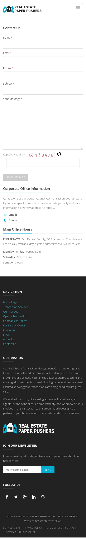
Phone (8, 68)
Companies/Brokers (15, 321)
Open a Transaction (15, 316)
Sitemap (11, 532)
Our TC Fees (10, 311)
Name (7, 37)
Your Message (12, 99)
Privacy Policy (33, 527)
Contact (70, 527)
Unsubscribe (27, 532)
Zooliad (56, 521)
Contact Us (9, 344)
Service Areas (12, 527)
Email (7, 53)
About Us (8, 339)
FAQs (6, 335)
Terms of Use (53, 527)
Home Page (10, 302)
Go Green (9, 330)
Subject (8, 83)
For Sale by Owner (14, 325)
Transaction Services (15, 307)
